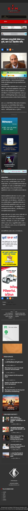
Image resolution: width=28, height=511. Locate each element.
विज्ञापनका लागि (20, 508)
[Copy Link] (13, 49)
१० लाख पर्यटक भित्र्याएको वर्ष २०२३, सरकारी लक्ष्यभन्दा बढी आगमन (16, 454)
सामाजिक (4, 499)
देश (6, 302)
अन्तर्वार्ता (4, 492)
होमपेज (5, 21)
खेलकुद (4, 496)
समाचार (9, 302)
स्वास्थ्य (12, 302)
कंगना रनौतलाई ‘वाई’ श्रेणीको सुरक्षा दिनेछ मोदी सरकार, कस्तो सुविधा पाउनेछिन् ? (8, 315)
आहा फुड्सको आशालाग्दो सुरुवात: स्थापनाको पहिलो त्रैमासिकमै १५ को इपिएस (17, 429)
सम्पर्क (17, 508)
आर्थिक (4, 494)
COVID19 (14, 304)
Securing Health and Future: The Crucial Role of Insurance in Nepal (17, 446)
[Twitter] (5, 49)
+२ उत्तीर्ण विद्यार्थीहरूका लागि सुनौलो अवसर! (14, 362)
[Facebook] (2, 49)
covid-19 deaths (9, 304)
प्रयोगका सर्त (26, 508)
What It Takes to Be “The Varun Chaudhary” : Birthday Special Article (17, 437)
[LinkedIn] (8, 49)
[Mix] (10, 49)
